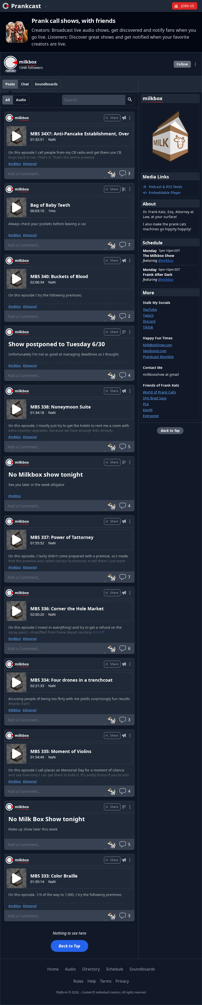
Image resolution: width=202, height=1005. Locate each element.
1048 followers (31, 67)
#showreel (30, 164)
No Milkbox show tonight (45, 474)
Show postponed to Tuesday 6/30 (56, 344)
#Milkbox (14, 710)
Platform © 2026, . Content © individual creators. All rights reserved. (101, 992)
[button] (130, 100)
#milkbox (14, 164)
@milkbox (165, 260)
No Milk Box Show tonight (46, 819)
